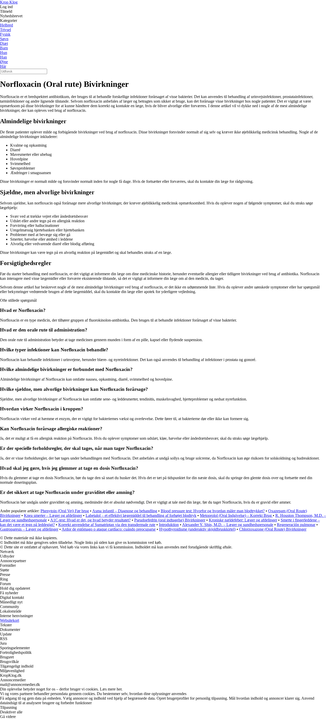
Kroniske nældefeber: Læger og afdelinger (243, 520)
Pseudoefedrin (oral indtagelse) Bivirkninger (169, 520)
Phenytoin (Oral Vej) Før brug (64, 511)
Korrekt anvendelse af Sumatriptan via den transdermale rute (106, 524)
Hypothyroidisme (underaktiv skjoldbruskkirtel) (197, 529)
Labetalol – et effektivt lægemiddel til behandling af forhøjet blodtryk (141, 515)
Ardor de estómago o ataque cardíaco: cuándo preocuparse (109, 529)
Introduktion (169, 524)
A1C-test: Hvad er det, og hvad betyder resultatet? (90, 520)
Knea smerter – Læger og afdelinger (53, 515)
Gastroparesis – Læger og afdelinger (29, 529)
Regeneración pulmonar (296, 524)
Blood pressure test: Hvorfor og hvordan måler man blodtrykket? (213, 511)
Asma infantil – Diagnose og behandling (124, 511)
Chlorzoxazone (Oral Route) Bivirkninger (272, 529)
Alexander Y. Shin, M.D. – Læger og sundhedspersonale (227, 524)
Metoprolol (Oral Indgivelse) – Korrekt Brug (236, 515)
